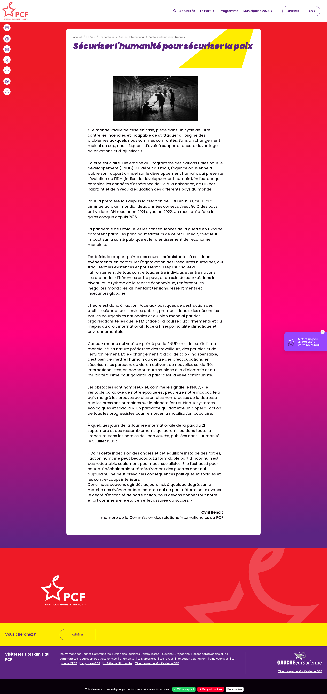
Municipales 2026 (256, 11)
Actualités (187, 11)
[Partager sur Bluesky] (7, 91)
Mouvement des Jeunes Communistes (85, 654)
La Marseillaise (147, 659)
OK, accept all (185, 689)
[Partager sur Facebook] (7, 70)
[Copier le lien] (7, 39)
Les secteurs (107, 37)
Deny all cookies (211, 689)
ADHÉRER (293, 11)
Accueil (77, 37)
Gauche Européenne (176, 654)
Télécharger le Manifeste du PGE (157, 663)
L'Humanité (127, 659)
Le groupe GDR (90, 663)
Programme (229, 11)
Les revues (167, 659)
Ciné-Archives (219, 659)
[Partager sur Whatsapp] (7, 81)
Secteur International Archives (167, 37)
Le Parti (205, 11)
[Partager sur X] (7, 60)
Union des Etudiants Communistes (136, 654)
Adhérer (77, 635)
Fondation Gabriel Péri (191, 659)
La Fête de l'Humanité (117, 663)
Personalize (234, 689)
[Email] (7, 27)
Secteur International (131, 37)
